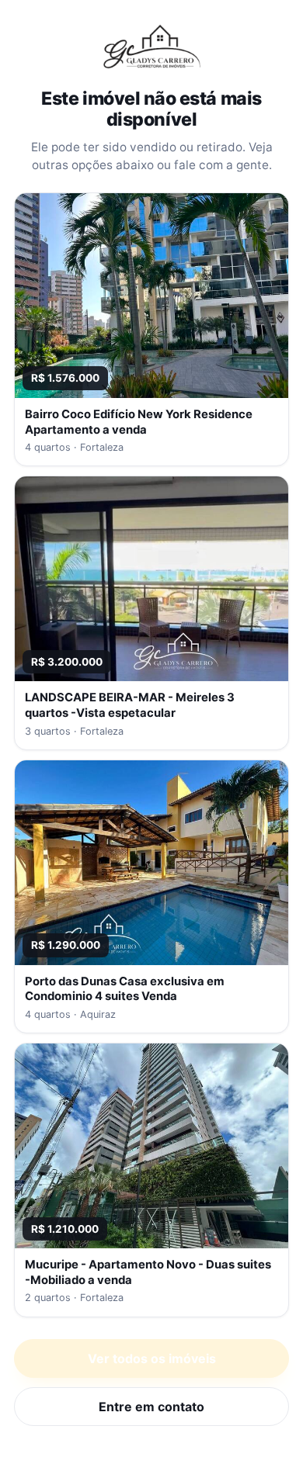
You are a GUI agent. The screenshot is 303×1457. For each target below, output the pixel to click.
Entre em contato (151, 1406)
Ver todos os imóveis (152, 1358)
